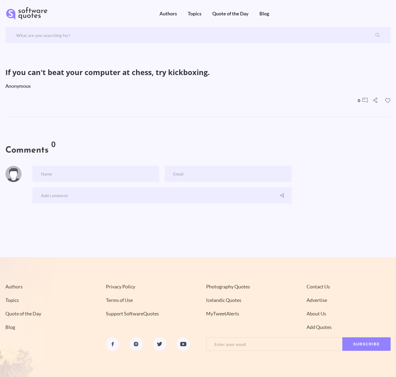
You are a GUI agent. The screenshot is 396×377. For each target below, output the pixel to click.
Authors (168, 13)
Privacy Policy (120, 286)
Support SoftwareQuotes (132, 313)
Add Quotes (319, 327)
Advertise (317, 300)
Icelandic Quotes (223, 300)
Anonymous (18, 86)
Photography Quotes (228, 286)
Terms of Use (119, 300)
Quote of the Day (230, 13)
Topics (195, 13)
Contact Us (318, 286)
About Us (316, 313)
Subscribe (366, 344)
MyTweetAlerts (222, 313)
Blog (264, 13)
